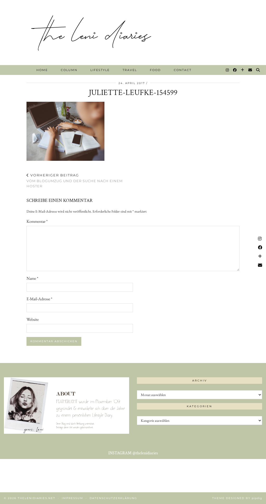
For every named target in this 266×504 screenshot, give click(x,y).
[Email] (250, 70)
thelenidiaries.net (36, 498)
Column (69, 70)
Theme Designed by (237, 498)
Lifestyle (100, 70)
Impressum (72, 498)
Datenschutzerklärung (113, 498)
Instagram (133, 453)
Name (32, 278)
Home (42, 70)
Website (32, 319)
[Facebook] (235, 70)
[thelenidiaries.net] (133, 32)
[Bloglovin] (243, 70)
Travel (130, 70)
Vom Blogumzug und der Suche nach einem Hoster (74, 180)
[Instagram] (227, 70)
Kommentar (37, 221)
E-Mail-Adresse (39, 299)
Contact (182, 70)
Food (155, 70)
